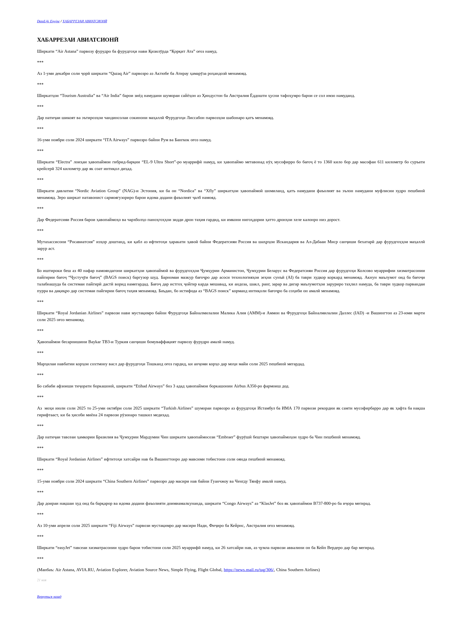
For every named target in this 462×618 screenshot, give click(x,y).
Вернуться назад (49, 596)
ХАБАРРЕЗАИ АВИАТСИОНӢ (85, 21)
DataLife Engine (48, 21)
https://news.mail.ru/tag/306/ (249, 569)
